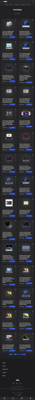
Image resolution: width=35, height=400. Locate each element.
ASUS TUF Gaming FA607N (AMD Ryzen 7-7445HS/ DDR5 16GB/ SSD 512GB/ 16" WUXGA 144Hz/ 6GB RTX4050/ (25, 78)
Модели (6, 4)
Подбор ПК (23, 4)
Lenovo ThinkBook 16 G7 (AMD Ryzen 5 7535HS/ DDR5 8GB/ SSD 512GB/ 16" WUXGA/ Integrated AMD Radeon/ (8, 280)
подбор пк (4, 372)
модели (4, 362)
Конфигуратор (17, 4)
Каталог (11, 4)
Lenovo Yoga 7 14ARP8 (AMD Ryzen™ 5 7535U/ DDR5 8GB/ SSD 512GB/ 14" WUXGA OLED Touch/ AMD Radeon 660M (8, 123)
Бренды (28, 4)
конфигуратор (5, 369)
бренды (3, 375)
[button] (15, 22)
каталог (4, 366)
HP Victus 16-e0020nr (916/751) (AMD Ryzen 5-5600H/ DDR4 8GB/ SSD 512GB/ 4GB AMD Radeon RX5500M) (7, 235)
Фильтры (18, 13)
